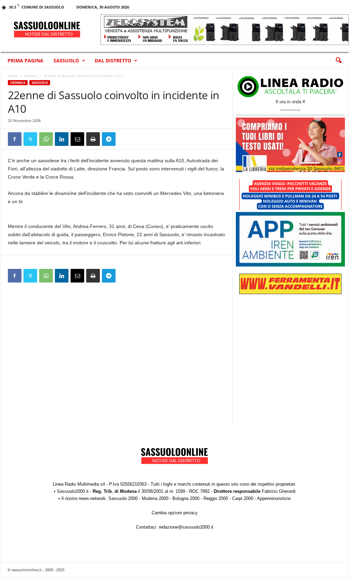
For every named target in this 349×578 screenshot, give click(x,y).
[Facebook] (14, 139)
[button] (338, 60)
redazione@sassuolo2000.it (186, 527)
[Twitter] (30, 139)
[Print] (93, 139)
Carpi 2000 (242, 498)
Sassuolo (66, 60)
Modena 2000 (155, 498)
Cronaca (30, 75)
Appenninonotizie (274, 498)
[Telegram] (109, 139)
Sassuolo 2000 (123, 498)
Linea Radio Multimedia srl (79, 484)
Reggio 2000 (215, 498)
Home (12, 75)
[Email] (77, 139)
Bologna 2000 (185, 498)
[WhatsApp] (46, 139)
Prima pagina (25, 60)
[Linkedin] (62, 139)
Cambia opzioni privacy (175, 512)
